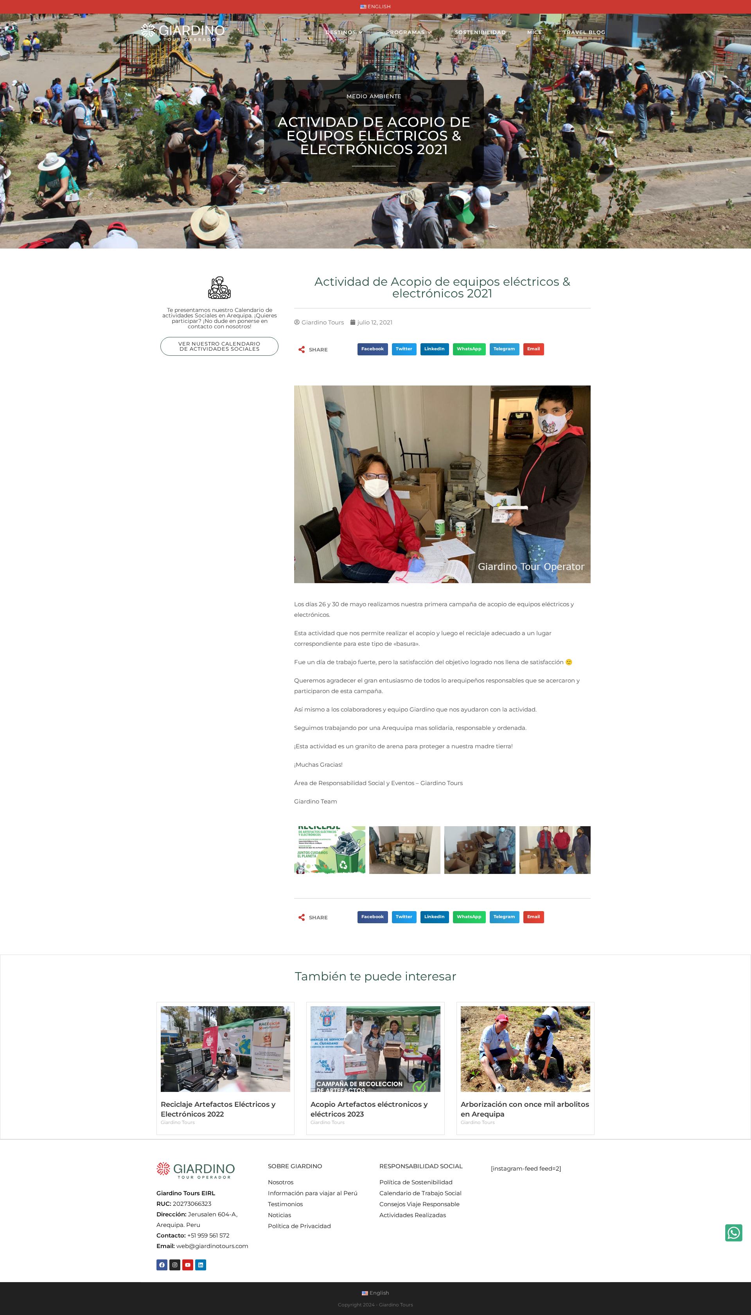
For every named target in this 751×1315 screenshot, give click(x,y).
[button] (373, 349)
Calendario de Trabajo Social (420, 1193)
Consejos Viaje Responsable (419, 1204)
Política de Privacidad (299, 1226)
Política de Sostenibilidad (416, 1182)
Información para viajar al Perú (313, 1193)
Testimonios (285, 1204)
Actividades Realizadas (412, 1215)
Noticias (279, 1215)
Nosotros (280, 1182)
